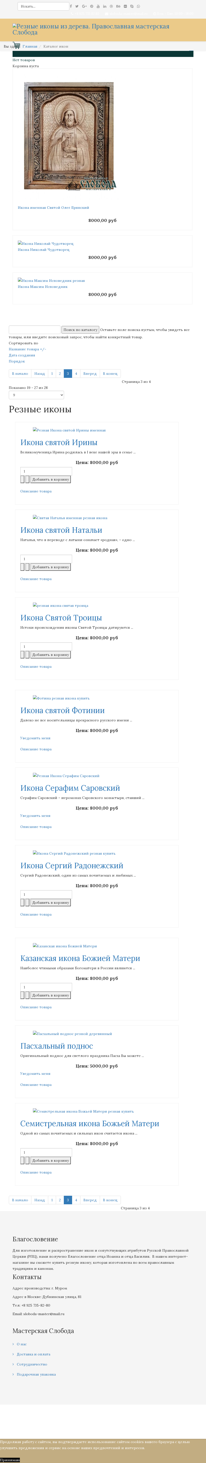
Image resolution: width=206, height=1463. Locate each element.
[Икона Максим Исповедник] (102, 281)
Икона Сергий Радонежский (71, 865)
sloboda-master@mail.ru (128, 14)
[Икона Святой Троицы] (96, 606)
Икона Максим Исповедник (43, 286)
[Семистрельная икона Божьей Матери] (96, 1111)
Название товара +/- (27, 349)
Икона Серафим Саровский (70, 788)
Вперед (90, 373)
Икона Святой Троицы (61, 617)
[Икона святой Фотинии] (96, 698)
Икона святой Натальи (61, 530)
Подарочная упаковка (36, 1374)
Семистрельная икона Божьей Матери (89, 1123)
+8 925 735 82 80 (87, 14)
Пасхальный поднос (56, 1046)
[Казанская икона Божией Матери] (96, 946)
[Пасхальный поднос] (96, 1034)
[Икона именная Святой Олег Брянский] (102, 137)
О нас (21, 1344)
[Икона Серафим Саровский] (96, 776)
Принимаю (10, 1460)
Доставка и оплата (33, 1354)
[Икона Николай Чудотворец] (102, 244)
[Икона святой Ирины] (96, 430)
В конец (110, 373)
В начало (20, 373)
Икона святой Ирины (58, 442)
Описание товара (36, 491)
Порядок (17, 361)
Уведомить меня (35, 738)
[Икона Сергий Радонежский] (96, 853)
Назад (39, 373)
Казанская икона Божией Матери (80, 958)
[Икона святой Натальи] (96, 518)
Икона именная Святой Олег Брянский (53, 207)
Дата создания (22, 355)
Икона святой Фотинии (62, 710)
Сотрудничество (31, 1364)
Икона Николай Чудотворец (44, 249)
